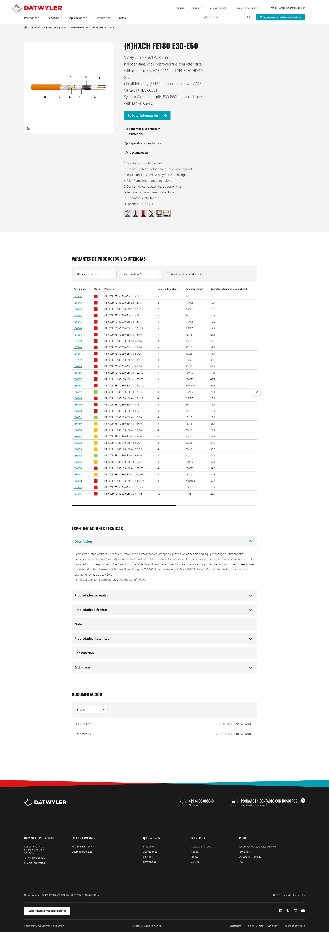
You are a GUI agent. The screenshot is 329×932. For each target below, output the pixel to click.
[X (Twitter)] (288, 911)
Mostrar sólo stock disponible (187, 274)
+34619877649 (83, 846)
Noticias (195, 851)
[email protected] (36, 862)
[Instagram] (295, 911)
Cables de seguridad (79, 27)
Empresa (195, 8)
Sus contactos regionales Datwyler (258, 846)
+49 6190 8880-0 (35, 857)
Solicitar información (143, 115)
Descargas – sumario (250, 856)
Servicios (53, 18)
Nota (78, 624)
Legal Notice (235, 925)
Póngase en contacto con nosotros (280, 17)
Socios (122, 18)
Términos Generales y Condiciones (263, 925)
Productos (30, 18)
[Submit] (249, 17)
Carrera (180, 8)
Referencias (103, 18)
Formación (244, 851)
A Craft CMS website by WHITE (146, 925)
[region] (164, 396)
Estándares (82, 667)
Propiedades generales (91, 595)
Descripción (83, 541)
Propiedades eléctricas (91, 609)
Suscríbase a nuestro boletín (47, 911)
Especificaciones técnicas (146, 143)
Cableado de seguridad (55, 27)
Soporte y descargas (246, 8)
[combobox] (227, 17)
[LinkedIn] (280, 911)
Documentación (139, 152)
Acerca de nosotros (201, 846)
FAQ (241, 861)
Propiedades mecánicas (92, 638)
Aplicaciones (77, 18)
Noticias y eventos (218, 8)
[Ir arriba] (303, 800)
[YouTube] (303, 911)
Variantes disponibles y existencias (144, 131)
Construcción (84, 653)
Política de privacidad (295, 925)
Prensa (194, 856)
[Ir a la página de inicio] (37, 5)
